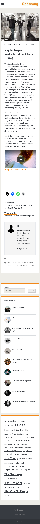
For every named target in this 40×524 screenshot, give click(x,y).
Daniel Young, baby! (18, 349)
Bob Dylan (19, 424)
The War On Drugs (16, 491)
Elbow (6, 440)
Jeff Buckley (9, 451)
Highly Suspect (13, 263)
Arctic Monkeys (21, 421)
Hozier (16, 444)
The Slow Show (26, 483)
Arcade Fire (12, 421)
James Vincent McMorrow (13, 448)
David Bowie (30, 437)
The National (13, 483)
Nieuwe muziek (13, 259)
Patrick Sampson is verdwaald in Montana (22, 361)
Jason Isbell (27, 447)
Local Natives (9, 454)
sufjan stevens (11, 470)
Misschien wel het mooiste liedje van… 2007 (20, 217)
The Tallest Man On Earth (26, 487)
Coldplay (16, 437)
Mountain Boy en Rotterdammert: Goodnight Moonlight (18, 206)
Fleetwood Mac (25, 440)
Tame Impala (24, 470)
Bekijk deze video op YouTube (17, 170)
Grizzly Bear (8, 444)
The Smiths (8, 487)
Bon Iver (24, 429)
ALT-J (5, 421)
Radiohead (19, 463)
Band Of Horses (8, 425)
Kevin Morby (18, 451)
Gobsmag (20, 510)
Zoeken (6, 287)
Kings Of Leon (27, 263)
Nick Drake (30, 459)
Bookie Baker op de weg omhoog (22, 381)
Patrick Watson (8, 463)
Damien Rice (22, 437)
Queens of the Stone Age (18, 265)
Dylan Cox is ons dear (18, 318)
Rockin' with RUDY (17, 339)
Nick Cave (22, 459)
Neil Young (11, 458)
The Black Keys (13, 474)
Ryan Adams (21, 466)
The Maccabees (10, 478)
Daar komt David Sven (18, 391)
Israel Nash (24, 444)
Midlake (17, 454)
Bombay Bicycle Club (11, 430)
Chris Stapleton (8, 437)
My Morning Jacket (26, 454)
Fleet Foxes (15, 440)
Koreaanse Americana (18, 307)
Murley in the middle (18, 370)
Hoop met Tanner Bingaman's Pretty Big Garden (22, 329)
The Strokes (16, 487)
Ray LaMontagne (10, 466)
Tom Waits (7, 495)
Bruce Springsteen (20, 434)
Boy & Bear (7, 434)
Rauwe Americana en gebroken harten (23, 401)
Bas (32, 45)
